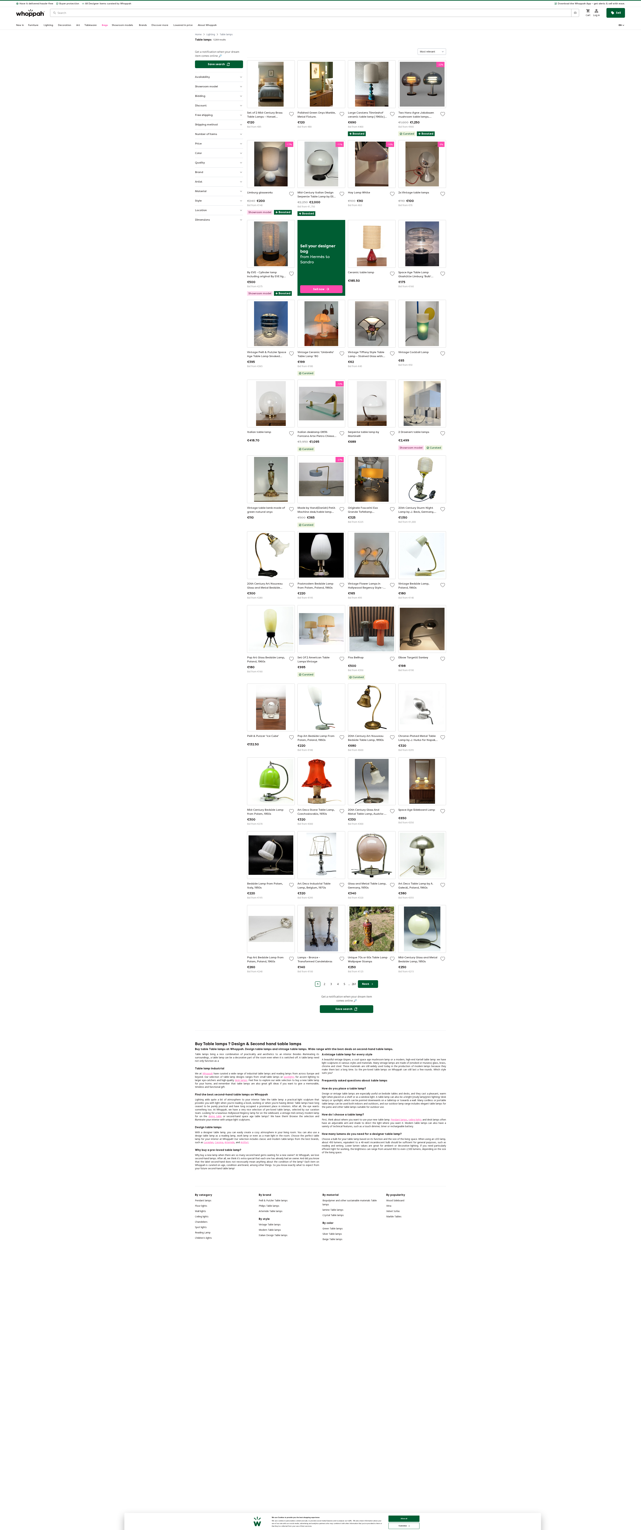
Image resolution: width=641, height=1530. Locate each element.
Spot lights (201, 1227)
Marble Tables (393, 1216)
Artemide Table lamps (270, 1211)
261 (354, 984)
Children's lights (203, 1237)
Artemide (230, 1142)
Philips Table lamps (269, 1205)
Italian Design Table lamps (273, 1235)
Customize (403, 1526)
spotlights (289, 1076)
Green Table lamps (333, 1228)
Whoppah (207, 1073)
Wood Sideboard (395, 1200)
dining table (215, 1116)
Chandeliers (201, 1221)
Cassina (219, 1142)
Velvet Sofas (393, 1211)
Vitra (388, 1205)
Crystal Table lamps (333, 1215)
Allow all (404, 1518)
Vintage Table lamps (270, 1224)
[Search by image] (575, 13)
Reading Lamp (202, 1232)
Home (198, 34)
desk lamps (241, 1080)
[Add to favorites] (291, 114)
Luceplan (208, 1142)
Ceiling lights (201, 1216)
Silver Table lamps (332, 1233)
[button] (379, 3)
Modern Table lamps (270, 1229)
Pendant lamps (399, 1119)
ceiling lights (415, 1119)
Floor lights (201, 1205)
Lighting (210, 34)
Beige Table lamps (332, 1239)
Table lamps (226, 34)
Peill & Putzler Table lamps (273, 1200)
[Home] (30, 13)
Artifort (245, 1142)
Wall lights (200, 1211)
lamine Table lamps (333, 1209)
